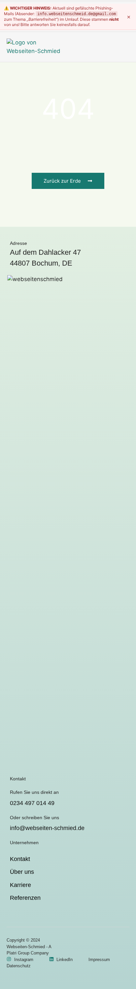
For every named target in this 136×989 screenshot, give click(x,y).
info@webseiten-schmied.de (47, 828)
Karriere (20, 885)
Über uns (22, 872)
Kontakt (20, 859)
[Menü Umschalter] (125, 46)
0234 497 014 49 (32, 803)
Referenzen (25, 898)
